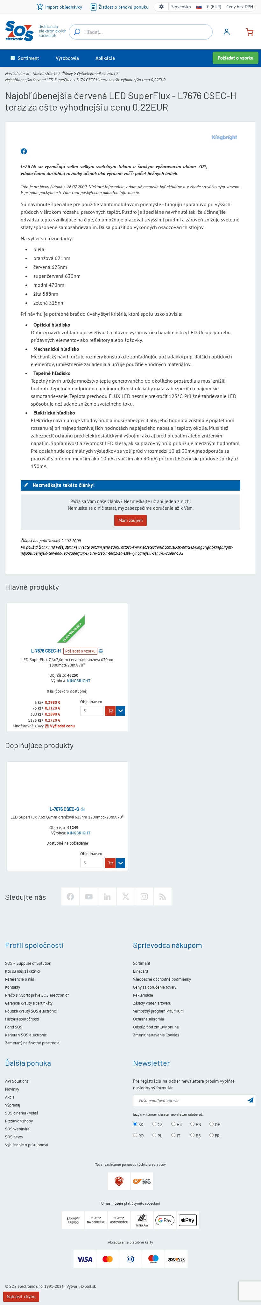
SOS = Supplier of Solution (28, 963)
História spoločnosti (22, 1019)
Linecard (140, 971)
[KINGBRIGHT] (224, 138)
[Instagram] (144, 896)
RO (140, 1135)
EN (197, 1124)
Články (67, 73)
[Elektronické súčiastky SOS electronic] (35, 30)
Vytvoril (73, 1286)
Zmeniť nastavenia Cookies (156, 1035)
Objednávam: (91, 701)
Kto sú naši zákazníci (22, 971)
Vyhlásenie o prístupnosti (26, 1145)
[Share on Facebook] (24, 151)
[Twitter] (126, 896)
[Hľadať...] (77, 32)
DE (217, 1124)
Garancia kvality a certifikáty (29, 1003)
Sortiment (141, 963)
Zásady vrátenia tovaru (152, 1003)
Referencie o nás (19, 979)
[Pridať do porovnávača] (101, 651)
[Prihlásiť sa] (226, 34)
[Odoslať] (250, 1100)
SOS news (14, 1137)
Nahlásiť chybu (21, 1296)
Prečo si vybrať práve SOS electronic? (37, 995)
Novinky (12, 1089)
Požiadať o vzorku (235, 58)
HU (178, 1124)
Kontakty (12, 987)
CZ (159, 1124)
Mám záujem (130, 520)
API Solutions (16, 1081)
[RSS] (163, 896)
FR (217, 1135)
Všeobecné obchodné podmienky (162, 979)
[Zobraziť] (120, 711)
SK (140, 1124)
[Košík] (247, 31)
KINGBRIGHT (78, 680)
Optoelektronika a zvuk (96, 73)
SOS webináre (17, 1129)
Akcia (9, 1097)
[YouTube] (89, 896)
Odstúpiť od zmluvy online (156, 1027)
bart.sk (90, 1286)
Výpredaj (12, 1105)
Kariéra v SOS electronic (26, 1035)
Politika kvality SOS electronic (31, 1011)
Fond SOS (13, 1027)
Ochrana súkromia (148, 1019)
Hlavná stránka (44, 73)
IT (177, 1135)
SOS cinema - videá (21, 1113)
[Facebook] (70, 896)
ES (197, 1135)
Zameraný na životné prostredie (32, 1043)
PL (159, 1135)
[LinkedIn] (107, 896)
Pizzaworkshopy (19, 1121)
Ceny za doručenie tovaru (155, 987)
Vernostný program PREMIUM (158, 1011)
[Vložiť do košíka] (110, 711)
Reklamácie (143, 995)
